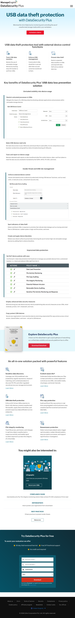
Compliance (51, 601)
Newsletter (39, 604)
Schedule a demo (35, 32)
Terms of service (29, 601)
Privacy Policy (32, 584)
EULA (18, 601)
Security (40, 601)
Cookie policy (13, 604)
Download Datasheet (39, 345)
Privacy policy (63, 601)
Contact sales (51, 604)
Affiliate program (26, 604)
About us (10, 601)
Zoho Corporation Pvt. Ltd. (34, 613)
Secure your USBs (34, 485)
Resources (37, 520)
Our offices (62, 604)
